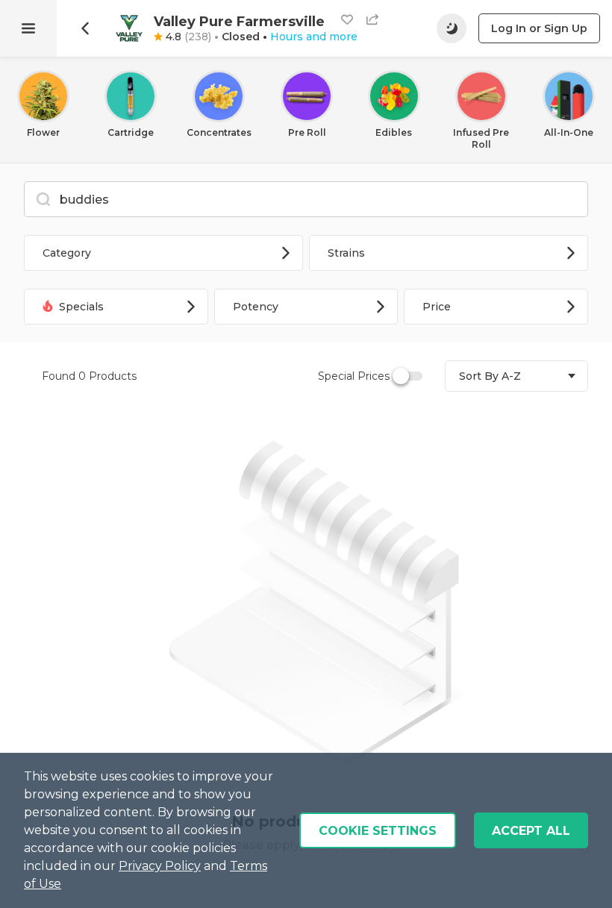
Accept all (531, 831)
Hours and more (313, 36)
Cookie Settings (378, 831)
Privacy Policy (160, 866)
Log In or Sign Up (539, 28)
